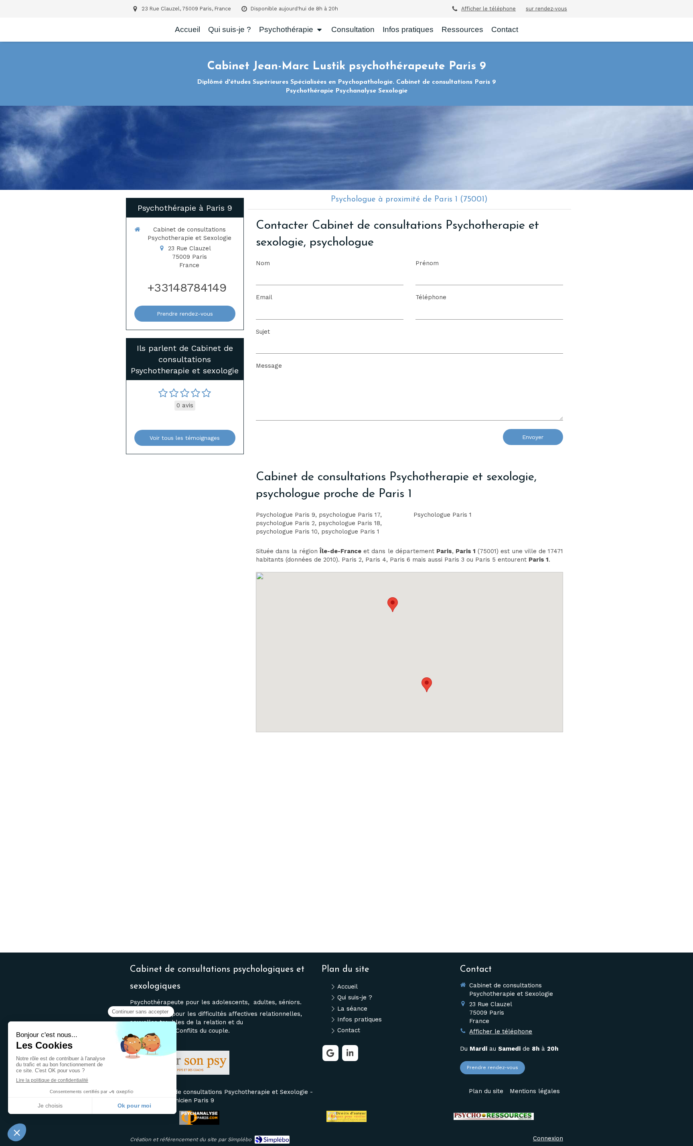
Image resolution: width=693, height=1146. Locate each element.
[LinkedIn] (350, 1053)
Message (269, 365)
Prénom (427, 263)
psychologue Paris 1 (350, 531)
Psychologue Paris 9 (285, 514)
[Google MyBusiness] (330, 1053)
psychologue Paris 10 (287, 531)
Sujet (263, 331)
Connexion (548, 1138)
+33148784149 (187, 287)
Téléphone (430, 297)
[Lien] (183, 1062)
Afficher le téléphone (488, 9)
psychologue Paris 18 (349, 523)
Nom (263, 263)
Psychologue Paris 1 (442, 514)
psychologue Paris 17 (349, 514)
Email (264, 297)
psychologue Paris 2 (285, 523)
